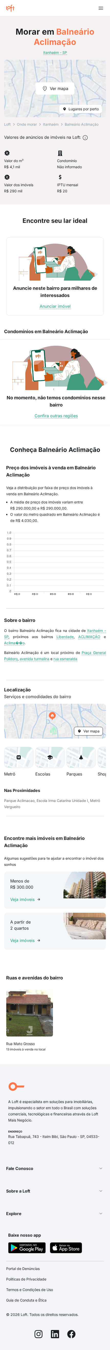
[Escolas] (50, 757)
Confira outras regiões (56, 415)
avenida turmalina (34, 659)
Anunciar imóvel (55, 306)
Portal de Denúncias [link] (23, 1268)
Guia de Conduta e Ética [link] (26, 1300)
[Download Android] (27, 1248)
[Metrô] (19, 757)
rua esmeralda (65, 659)
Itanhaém (51, 124)
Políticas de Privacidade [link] (26, 1279)
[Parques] (81, 757)
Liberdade (65, 636)
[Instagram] (39, 1335)
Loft (7, 124)
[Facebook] (71, 1335)
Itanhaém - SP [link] (55, 52)
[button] (55, 721)
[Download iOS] (66, 1248)
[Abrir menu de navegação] (101, 8)
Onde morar (27, 124)
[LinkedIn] (55, 1335)
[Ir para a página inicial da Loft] (12, 8)
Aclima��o (14, 643)
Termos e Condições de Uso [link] (29, 1289)
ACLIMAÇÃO (89, 636)
